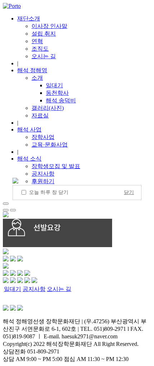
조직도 (40, 49)
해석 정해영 (32, 70)
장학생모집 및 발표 (56, 166)
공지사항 (43, 174)
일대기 (54, 85)
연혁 (37, 41)
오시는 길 (44, 56)
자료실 (40, 115)
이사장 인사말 (49, 26)
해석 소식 (29, 159)
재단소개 (28, 18)
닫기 (129, 192)
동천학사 (57, 93)
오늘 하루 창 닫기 (48, 192)
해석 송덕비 (61, 100)
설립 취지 (44, 34)
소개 (37, 78)
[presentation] (6, 210)
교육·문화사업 (50, 145)
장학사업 (43, 137)
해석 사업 (29, 129)
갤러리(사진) (48, 108)
